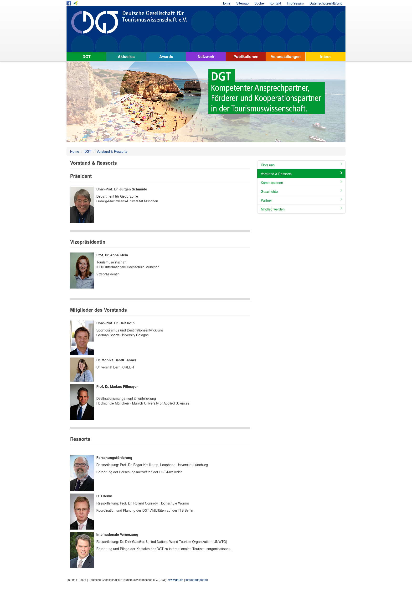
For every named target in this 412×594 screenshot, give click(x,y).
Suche (259, 3)
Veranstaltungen (286, 56)
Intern (325, 56)
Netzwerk (206, 56)
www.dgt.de (175, 580)
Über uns (268, 165)
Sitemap (242, 3)
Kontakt (275, 3)
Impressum (295, 3)
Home (226, 3)
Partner (266, 200)
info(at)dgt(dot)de (196, 580)
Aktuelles (126, 56)
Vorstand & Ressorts (112, 151)
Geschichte (269, 191)
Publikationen (245, 56)
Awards (166, 56)
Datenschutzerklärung (326, 3)
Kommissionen (272, 182)
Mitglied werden (273, 209)
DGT (86, 56)
